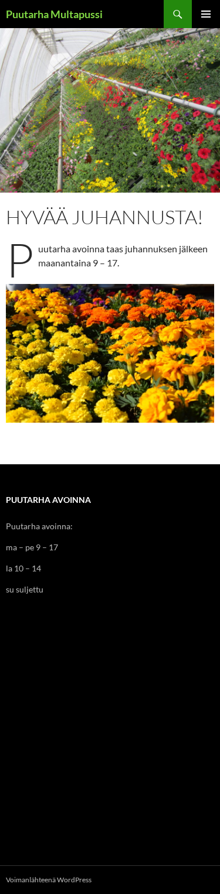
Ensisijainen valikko (206, 14)
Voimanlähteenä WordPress (49, 879)
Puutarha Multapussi (54, 14)
